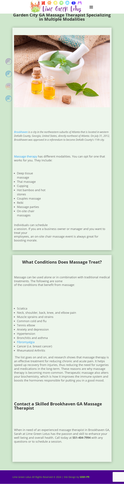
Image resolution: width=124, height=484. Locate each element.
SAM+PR (84, 477)
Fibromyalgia (26, 342)
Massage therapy (25, 156)
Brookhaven (21, 132)
